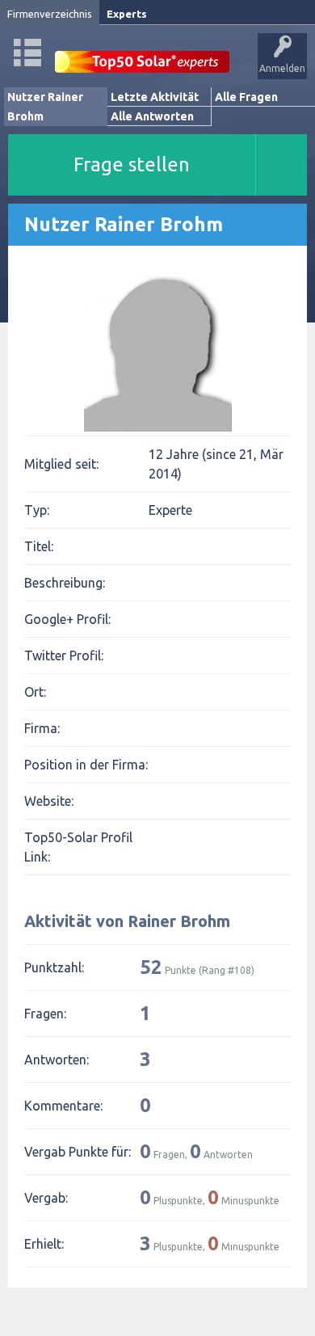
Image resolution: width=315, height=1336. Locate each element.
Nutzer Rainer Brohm (45, 107)
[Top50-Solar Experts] (142, 53)
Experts (127, 13)
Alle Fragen (246, 97)
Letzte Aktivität (155, 97)
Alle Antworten (152, 116)
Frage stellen (132, 164)
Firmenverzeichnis (49, 13)
